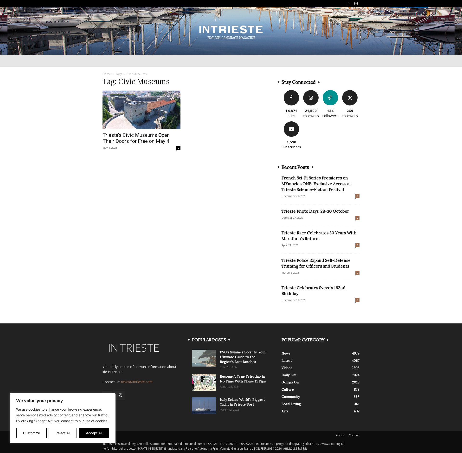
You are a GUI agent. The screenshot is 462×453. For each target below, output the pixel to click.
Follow (310, 92)
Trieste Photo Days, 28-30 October (315, 211)
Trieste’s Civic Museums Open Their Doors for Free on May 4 (136, 138)
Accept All (94, 433)
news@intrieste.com (137, 382)
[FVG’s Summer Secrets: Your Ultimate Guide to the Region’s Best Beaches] (204, 358)
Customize (31, 433)
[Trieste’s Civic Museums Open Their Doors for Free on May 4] (141, 110)
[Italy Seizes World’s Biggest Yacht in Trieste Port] (204, 405)
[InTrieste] (231, 31)
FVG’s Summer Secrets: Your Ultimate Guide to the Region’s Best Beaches (243, 357)
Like (291, 92)
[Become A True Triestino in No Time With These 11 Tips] (204, 382)
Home (107, 74)
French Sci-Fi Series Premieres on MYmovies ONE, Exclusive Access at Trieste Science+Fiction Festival (316, 183)
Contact (354, 435)
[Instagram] (355, 3)
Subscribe (291, 123)
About (340, 435)
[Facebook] (348, 3)
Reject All (63, 433)
